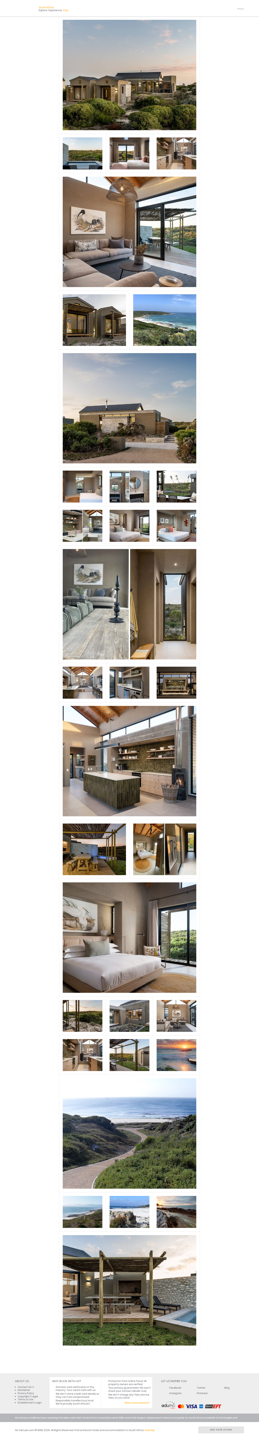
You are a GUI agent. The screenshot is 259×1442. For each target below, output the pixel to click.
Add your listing (221, 1429)
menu (234, 8)
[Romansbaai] (176, 1055)
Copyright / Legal (28, 1396)
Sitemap (150, 1430)
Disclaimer (24, 1390)
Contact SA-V (26, 1387)
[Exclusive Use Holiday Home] (82, 153)
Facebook (175, 1388)
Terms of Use (25, 1399)
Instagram (175, 1393)
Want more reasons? (137, 1403)
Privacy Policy (26, 1393)
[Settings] (225, 8)
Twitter (201, 1388)
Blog (227, 1388)
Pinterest (202, 1393)
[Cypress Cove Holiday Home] (129, 75)
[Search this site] (213, 8)
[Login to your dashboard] (219, 8)
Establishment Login (30, 1402)
